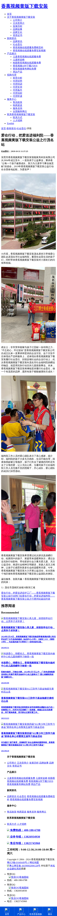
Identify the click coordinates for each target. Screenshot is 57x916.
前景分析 (17, 78)
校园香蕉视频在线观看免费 (27, 62)
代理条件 (17, 90)
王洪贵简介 (19, 23)
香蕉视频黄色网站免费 (24, 69)
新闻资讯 (11, 38)
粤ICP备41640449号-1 (18, 862)
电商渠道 (17, 105)
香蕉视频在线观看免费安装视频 (29, 50)
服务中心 (11, 99)
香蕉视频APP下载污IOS (25, 65)
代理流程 (17, 93)
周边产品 (17, 72)
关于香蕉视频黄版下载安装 (21, 17)
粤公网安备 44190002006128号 (24, 865)
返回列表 (45, 599)
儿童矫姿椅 (19, 59)
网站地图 (34, 862)
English (10, 123)
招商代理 (11, 75)
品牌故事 (17, 29)
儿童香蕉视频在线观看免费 (27, 56)
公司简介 (17, 20)
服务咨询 (17, 108)
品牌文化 (17, 32)
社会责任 (17, 44)
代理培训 (17, 84)
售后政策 (17, 102)
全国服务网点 (20, 111)
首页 (9, 14)
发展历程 (17, 26)
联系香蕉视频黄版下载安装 (21, 114)
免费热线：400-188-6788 (24, 830)
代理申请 (17, 96)
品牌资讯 (17, 41)
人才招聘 (17, 120)
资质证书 (17, 35)
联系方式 (17, 117)
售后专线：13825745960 (24, 843)
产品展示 (11, 53)
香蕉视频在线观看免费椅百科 (28, 47)
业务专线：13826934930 (24, 836)
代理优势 (17, 81)
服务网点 (41, 812)
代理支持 (17, 87)
